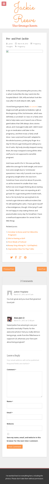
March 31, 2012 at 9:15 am (23, 294)
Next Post (41, 269)
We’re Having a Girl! (16, 238)
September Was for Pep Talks (21, 249)
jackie (11, 44)
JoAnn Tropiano (21, 292)
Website (10, 424)
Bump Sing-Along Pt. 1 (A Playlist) (22, 245)
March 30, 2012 (23, 44)
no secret (33, 106)
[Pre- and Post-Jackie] (11, 257)
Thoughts (9, 46)
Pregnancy (37, 44)
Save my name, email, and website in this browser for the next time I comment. (24, 439)
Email (10, 413)
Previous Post (9, 269)
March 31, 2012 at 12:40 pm (24, 320)
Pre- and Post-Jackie (17, 38)
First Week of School (17, 242)
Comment (11, 369)
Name (10, 401)
